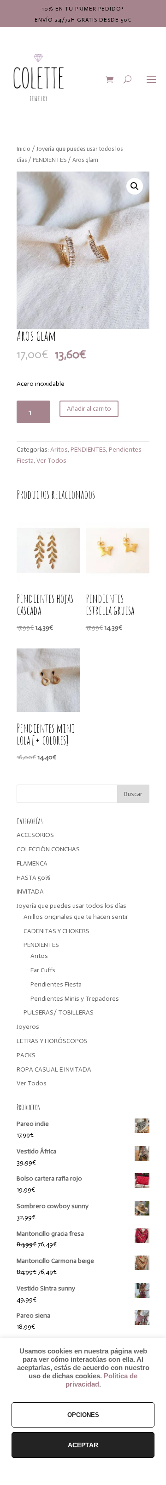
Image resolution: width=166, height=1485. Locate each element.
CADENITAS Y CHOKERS (56, 931)
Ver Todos (51, 460)
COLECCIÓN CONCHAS (48, 849)
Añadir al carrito (89, 409)
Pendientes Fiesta (56, 984)
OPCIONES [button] (83, 1414)
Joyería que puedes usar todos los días (71, 906)
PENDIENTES (49, 159)
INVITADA (30, 891)
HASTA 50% (33, 878)
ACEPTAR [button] (83, 1445)
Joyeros (28, 1027)
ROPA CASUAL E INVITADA (54, 1069)
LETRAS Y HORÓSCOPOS (52, 1041)
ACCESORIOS (35, 835)
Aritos (59, 449)
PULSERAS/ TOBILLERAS (59, 1012)
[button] (134, 186)
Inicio (23, 148)
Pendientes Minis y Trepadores (74, 999)
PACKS (26, 1055)
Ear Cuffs (42, 970)
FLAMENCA (32, 863)
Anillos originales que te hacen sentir (76, 917)
